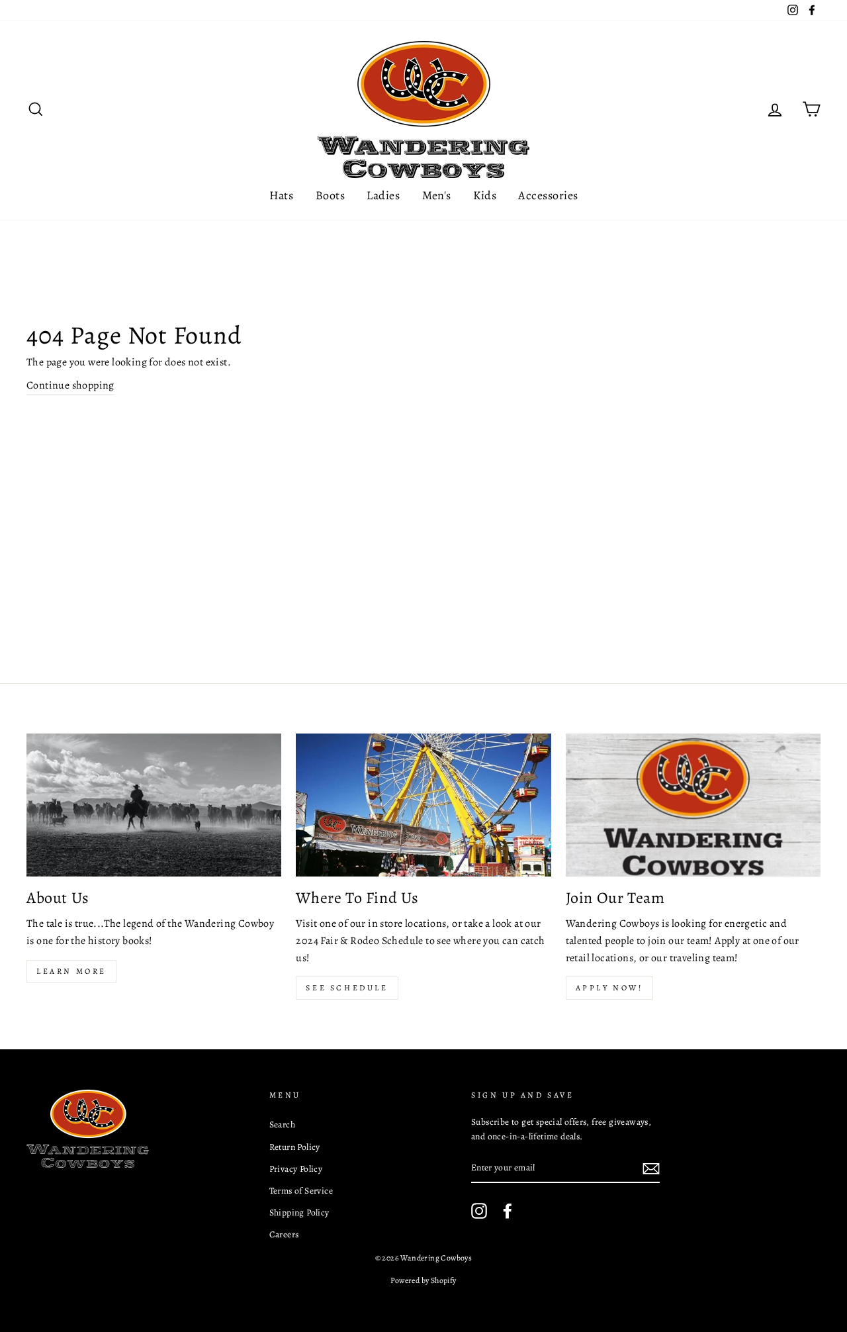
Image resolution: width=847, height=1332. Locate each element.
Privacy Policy (296, 1169)
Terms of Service (301, 1190)
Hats (281, 195)
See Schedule (347, 987)
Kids (484, 195)
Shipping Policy (299, 1212)
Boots (330, 195)
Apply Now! (609, 987)
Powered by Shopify (423, 1280)
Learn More (71, 971)
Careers (284, 1234)
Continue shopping (70, 385)
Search (282, 1124)
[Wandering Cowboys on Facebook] (507, 1211)
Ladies (383, 195)
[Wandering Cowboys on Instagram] (479, 1211)
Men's (436, 195)
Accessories (548, 195)
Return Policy (294, 1147)
